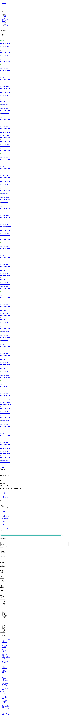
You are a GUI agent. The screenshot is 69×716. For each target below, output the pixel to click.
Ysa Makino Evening (5, 708)
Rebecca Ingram (4, 668)
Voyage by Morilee (5, 673)
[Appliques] (2, 571)
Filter (2, 34)
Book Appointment (5, 518)
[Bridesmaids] (4, 551)
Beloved (3, 644)
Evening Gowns (4, 713)
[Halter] (2, 584)
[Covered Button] (2, 563)
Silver (4, 630)
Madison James (4, 659)
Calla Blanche (4, 647)
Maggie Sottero (4, 660)
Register (3, 4)
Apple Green (5, 605)
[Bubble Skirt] (3, 559)
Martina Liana (4, 662)
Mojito (4, 604)
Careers (3, 521)
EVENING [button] (2, 691)
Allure (3, 641)
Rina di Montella (4, 704)
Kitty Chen (4, 655)
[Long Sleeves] (3, 593)
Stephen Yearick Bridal (5, 671)
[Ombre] (1, 569)
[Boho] (2, 555)
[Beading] (2, 572)
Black (4, 628)
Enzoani (3, 651)
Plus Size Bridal (4, 712)
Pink (4, 617)
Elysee (3, 649)
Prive (3, 666)
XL (5, 544)
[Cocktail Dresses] (4, 553)
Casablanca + (4, 678)
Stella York (3, 670)
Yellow (4, 603)
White (4, 631)
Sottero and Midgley (5, 669)
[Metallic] (1, 568)
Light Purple (5, 615)
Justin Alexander (4, 654)
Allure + (3, 677)
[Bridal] (4, 550)
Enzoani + (3, 679)
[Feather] (2, 577)
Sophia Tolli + (4, 687)
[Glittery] (1, 567)
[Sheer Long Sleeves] (3, 594)
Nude (4, 625)
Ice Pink (4, 616)
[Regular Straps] (2, 597)
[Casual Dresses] (4, 552)
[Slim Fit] (2, 590)
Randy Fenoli (4, 667)
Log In (3, 5)
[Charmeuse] (2, 575)
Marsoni (3, 703)
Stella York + (4, 689)
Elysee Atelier (4, 650)
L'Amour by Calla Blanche (6, 657)
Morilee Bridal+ (4, 685)
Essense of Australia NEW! (6, 639)
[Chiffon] (2, 576)
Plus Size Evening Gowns (6, 714)
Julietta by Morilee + (5, 680)
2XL (8, 544)
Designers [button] (3, 511)
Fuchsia (4, 619)
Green (4, 606)
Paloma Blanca (4, 664)
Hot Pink (4, 618)
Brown (4, 627)
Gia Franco (4, 696)
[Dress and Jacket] (2, 556)
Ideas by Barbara (4, 697)
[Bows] (2, 573)
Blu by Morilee (4, 645)
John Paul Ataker (4, 700)
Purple (4, 613)
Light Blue (4, 609)
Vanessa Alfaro (4, 672)
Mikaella (3, 663)
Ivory (4, 624)
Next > (3, 467)
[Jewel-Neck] (2, 586)
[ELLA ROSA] (4, 36)
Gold (4, 626)
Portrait (3, 686)
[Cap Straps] (2, 596)
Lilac (4, 614)
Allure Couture (4, 642)
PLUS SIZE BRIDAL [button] (3, 675)
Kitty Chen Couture (5, 656)
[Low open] (2, 565)
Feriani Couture (4, 695)
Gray (4, 629)
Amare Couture (4, 643)
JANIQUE (3, 699)
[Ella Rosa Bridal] (4, 46)
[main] (34, 248)
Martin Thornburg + (5, 683)
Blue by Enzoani (4, 646)
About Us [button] (3, 524)
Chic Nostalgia (4, 648)
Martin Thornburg (5, 661)
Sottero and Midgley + (5, 688)
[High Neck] (2, 585)
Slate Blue (4, 610)
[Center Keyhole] (3, 560)
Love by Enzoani (4, 658)
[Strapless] (2, 598)
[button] (4, 14)
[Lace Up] (2, 564)
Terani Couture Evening (5, 706)
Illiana (3, 698)
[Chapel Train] (2, 581)
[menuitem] (35, 3)
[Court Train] (2, 582)
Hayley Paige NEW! (5, 638)
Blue (4, 611)
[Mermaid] (2, 589)
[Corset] (3, 561)
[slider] (62, 535)
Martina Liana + (4, 684)
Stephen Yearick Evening (6, 705)
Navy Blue (4, 612)
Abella (3, 640)
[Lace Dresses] (2, 557)
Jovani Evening (4, 701)
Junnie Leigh (4, 702)
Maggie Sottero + (4, 682)
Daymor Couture (4, 694)
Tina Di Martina (4, 707)
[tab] (35, 511)
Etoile (3, 652)
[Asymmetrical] (2, 580)
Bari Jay (3, 693)
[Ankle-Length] (2, 579)
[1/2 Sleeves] (3, 592)
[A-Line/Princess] (2, 588)
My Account (4, 3)
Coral (4, 623)
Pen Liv (3, 665)
